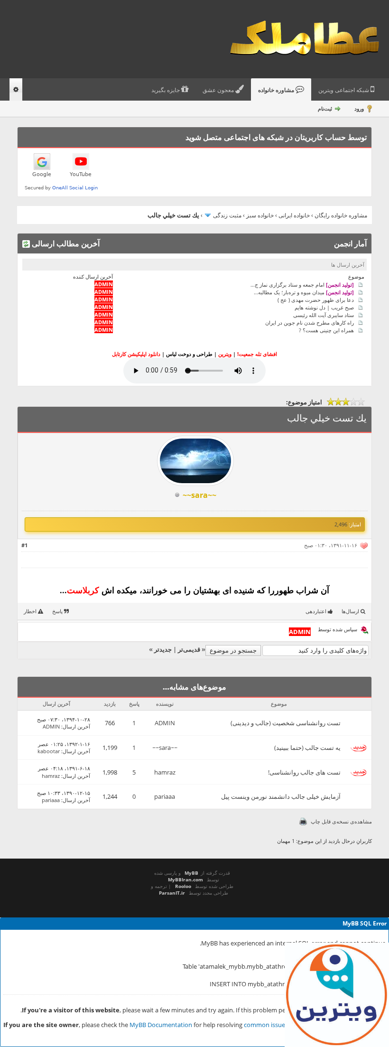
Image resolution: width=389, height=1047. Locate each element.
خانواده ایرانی (294, 215)
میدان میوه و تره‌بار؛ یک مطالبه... (304, 291)
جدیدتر (163, 649)
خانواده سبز (260, 215)
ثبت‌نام (325, 108)
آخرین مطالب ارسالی (65, 243)
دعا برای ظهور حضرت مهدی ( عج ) (316, 299)
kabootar (48, 751)
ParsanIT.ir (172, 892)
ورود (359, 108)
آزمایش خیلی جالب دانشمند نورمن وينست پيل (281, 796)
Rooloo (183, 886)
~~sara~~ (164, 747)
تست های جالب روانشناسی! (304, 772)
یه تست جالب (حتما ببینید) (307, 747)
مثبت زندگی (227, 215)
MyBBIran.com (185, 879)
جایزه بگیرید (166, 90)
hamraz (165, 772)
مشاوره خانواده (277, 90)
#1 (24, 545)
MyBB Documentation (161, 1024)
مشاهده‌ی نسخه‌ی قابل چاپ (341, 821)
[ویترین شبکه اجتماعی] (337, 995)
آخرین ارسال (76, 726)
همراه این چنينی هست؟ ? (326, 329)
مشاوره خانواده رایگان (341, 215)
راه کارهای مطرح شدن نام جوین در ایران (309, 322)
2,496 (340, 524)
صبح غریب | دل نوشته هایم (324, 306)
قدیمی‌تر (189, 649)
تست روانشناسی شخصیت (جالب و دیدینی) (286, 723)
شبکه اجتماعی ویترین (344, 90)
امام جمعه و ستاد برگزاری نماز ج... (302, 284)
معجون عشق (219, 90)
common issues (266, 1024)
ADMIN (165, 723)
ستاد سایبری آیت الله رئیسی (323, 314)
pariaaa (164, 796)
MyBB (191, 872)
